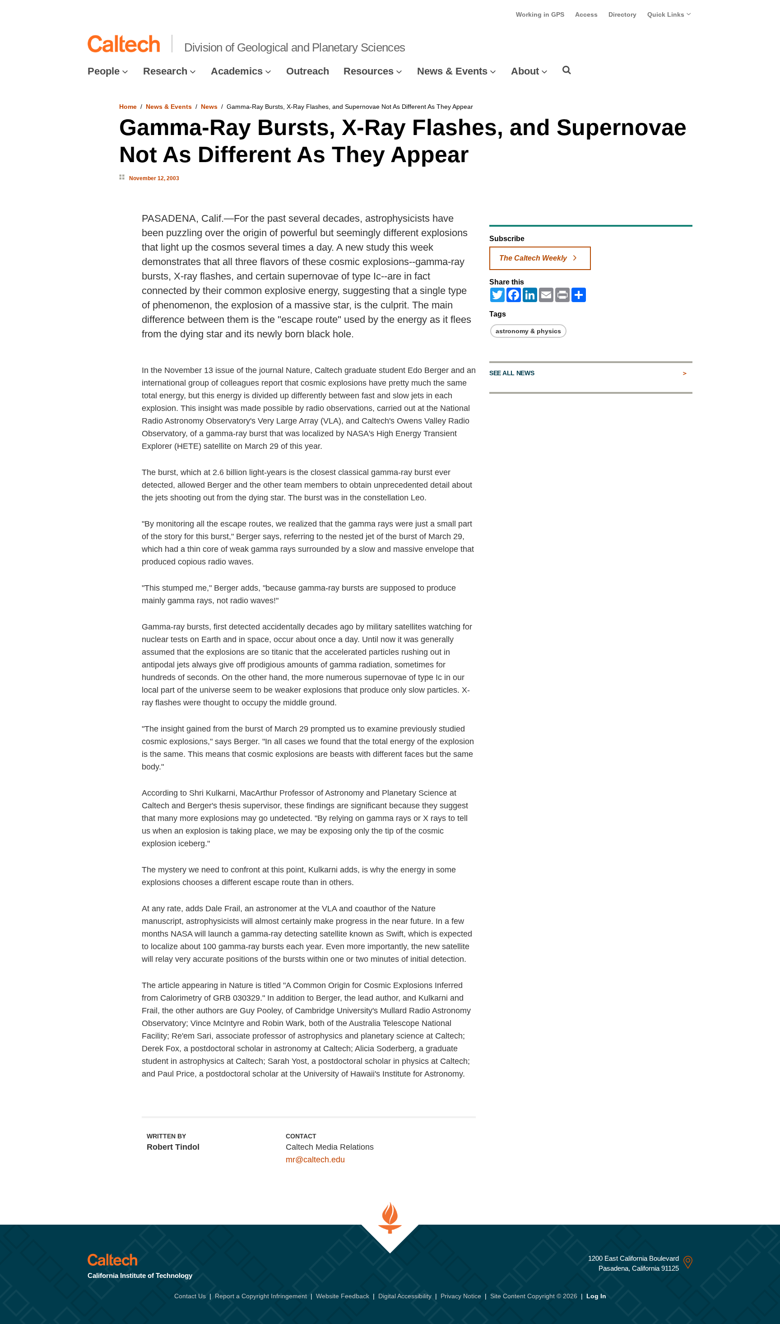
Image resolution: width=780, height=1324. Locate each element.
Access (586, 14)
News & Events (452, 71)
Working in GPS (540, 14)
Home (128, 106)
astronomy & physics (528, 331)
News (209, 106)
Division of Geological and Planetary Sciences (294, 47)
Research (165, 71)
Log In (596, 1296)
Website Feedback (342, 1296)
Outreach (307, 71)
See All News (511, 373)
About (525, 71)
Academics (237, 71)
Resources (369, 71)
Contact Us (190, 1296)
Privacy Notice (461, 1296)
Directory (622, 14)
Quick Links (666, 14)
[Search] (566, 70)
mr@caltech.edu (315, 1159)
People (104, 71)
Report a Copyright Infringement (261, 1296)
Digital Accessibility (405, 1296)
